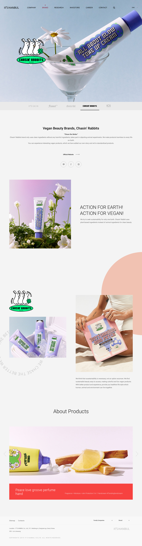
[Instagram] (78, 164)
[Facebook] (71, 164)
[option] (33, 106)
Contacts (21, 521)
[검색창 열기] (114, 5)
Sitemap (12, 521)
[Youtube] (63, 164)
